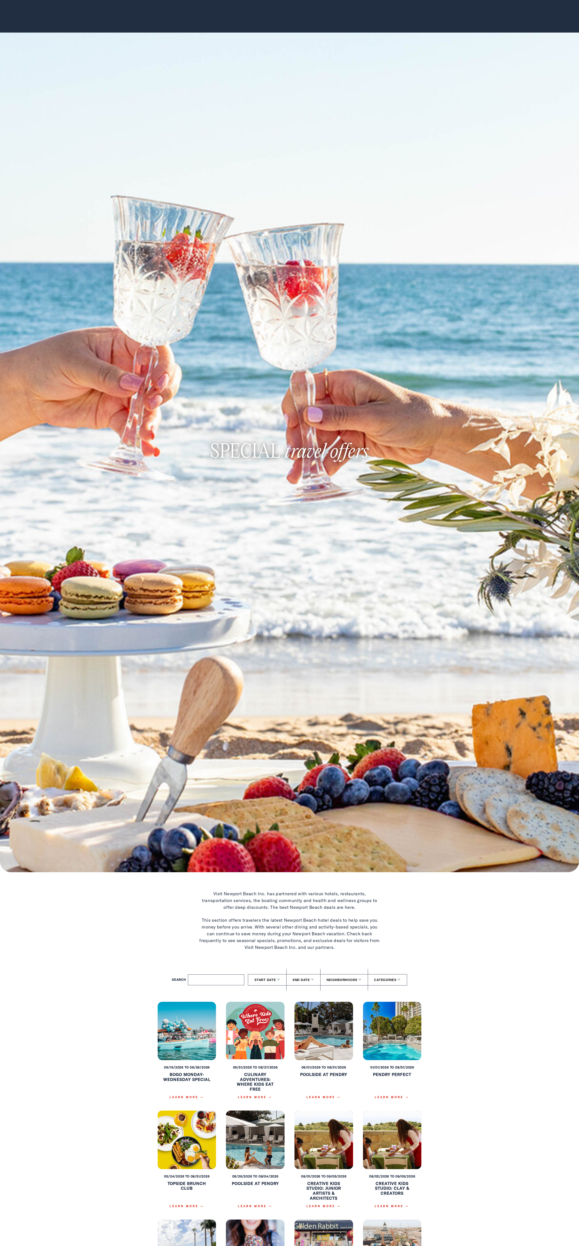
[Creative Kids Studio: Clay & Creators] (392, 1162)
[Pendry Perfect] (392, 1053)
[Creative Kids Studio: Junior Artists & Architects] (323, 1162)
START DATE (265, 980)
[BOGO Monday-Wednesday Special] (187, 1053)
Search (179, 980)
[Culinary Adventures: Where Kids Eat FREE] (255, 1053)
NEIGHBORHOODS (342, 980)
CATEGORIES (385, 980)
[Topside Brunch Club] (187, 1162)
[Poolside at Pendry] (323, 1053)
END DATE (301, 980)
